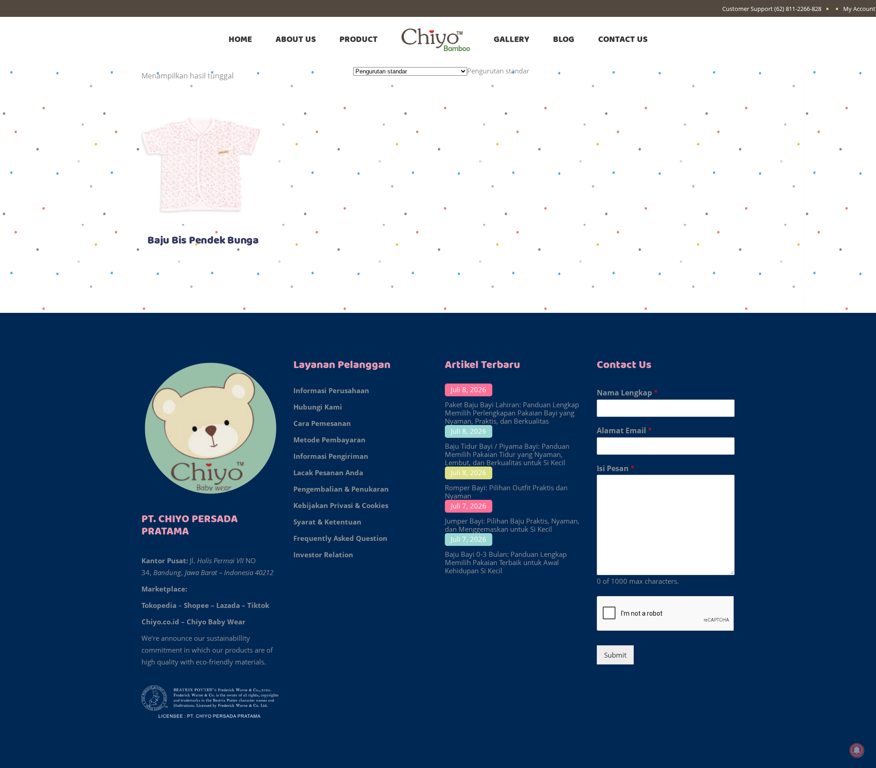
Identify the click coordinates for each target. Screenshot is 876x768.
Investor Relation (323, 554)
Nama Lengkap (627, 393)
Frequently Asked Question (340, 538)
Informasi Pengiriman (330, 456)
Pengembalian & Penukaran (341, 488)
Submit (615, 654)
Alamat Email (624, 431)
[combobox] (498, 70)
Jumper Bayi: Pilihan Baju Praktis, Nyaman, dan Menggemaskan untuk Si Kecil (512, 525)
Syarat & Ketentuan (327, 521)
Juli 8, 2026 (468, 389)
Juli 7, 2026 (468, 505)
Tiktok (258, 605)
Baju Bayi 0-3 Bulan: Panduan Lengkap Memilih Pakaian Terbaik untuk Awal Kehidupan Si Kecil (506, 562)
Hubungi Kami (317, 406)
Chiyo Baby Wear (216, 621)
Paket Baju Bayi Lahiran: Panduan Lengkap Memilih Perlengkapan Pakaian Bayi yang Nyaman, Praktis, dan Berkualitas (512, 413)
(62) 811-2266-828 (797, 9)
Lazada (228, 605)
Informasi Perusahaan (331, 390)
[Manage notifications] (857, 750)
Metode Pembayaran (329, 439)
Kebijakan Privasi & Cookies (340, 505)
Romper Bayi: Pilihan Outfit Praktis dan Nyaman (506, 491)
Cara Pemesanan (322, 423)
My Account (859, 9)
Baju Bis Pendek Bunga (203, 240)
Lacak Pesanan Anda (328, 472)
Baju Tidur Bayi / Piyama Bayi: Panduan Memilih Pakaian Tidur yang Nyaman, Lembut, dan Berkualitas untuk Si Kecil (507, 454)
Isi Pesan (616, 468)
